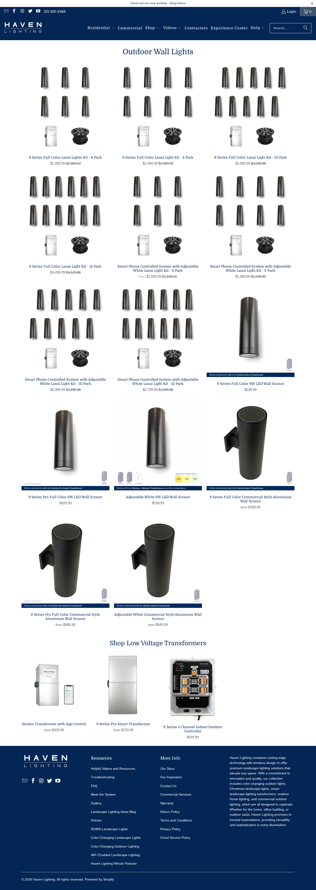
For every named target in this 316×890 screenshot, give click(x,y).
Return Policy (170, 812)
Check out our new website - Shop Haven (158, 3)
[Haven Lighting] (23, 28)
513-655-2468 (55, 11)
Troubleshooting (103, 777)
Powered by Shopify (99, 879)
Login (291, 11)
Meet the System (103, 794)
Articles (96, 820)
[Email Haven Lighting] (5, 11)
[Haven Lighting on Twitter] (30, 11)
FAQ (94, 786)
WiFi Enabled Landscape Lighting (115, 855)
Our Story (167, 768)
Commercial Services (175, 794)
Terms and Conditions (176, 820)
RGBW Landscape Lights (109, 829)
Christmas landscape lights (249, 788)
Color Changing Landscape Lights (116, 837)
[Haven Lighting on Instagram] (21, 11)
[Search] (305, 28)
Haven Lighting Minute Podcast (113, 863)
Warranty (166, 803)
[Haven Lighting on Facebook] (14, 11)
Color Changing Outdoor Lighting (115, 846)
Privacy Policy (170, 829)
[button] (101, 28)
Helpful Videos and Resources (113, 768)
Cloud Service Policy (175, 837)
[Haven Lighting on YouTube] (38, 11)
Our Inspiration (171, 777)
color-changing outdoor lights (264, 783)
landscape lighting (257, 768)
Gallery (96, 803)
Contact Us (168, 786)
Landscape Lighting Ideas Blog (113, 812)
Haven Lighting (44, 879)
